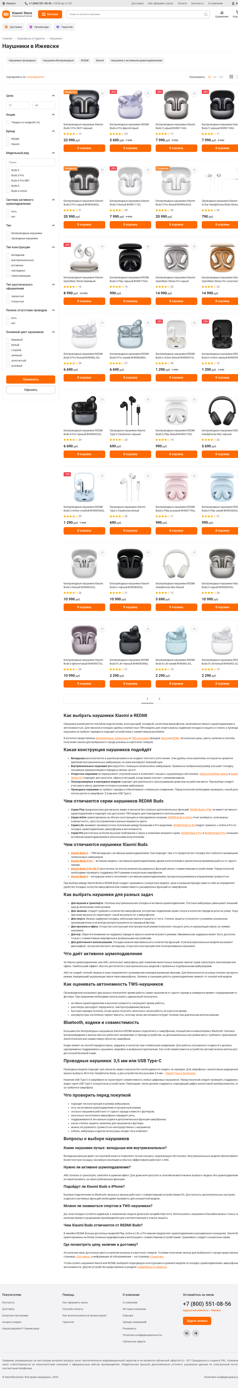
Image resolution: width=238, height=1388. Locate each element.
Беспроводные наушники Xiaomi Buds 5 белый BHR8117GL (129, 202)
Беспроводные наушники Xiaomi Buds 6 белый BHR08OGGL (83, 585)
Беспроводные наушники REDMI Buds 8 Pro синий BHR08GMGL (129, 355)
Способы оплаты (72, 1308)
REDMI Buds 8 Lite (183, 825)
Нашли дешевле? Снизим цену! (21, 1328)
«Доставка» (82, 1256)
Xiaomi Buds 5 (79, 853)
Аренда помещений (134, 1322)
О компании (215, 3)
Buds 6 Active (19, 190)
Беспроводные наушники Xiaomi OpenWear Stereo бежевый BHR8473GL (83, 279)
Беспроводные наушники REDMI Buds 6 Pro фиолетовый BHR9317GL (129, 126)
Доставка (137, 3)
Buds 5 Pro (17, 175)
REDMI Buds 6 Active (180, 817)
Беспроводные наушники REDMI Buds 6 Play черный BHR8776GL (129, 279)
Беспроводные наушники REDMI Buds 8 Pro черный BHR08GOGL (83, 432)
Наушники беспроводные (58, 60)
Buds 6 (15, 185)
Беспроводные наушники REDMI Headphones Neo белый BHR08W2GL (175, 585)
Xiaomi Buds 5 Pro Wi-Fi (85, 868)
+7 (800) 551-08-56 (40, 3)
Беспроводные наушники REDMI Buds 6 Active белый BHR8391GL (175, 355)
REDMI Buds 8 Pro (215, 832)
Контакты (197, 3)
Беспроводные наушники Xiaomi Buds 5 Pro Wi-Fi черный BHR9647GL (83, 126)
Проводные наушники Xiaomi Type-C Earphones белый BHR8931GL (127, 508)
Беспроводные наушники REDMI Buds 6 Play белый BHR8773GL (175, 432)
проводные (121, 738)
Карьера (128, 1315)
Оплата (182, 3)
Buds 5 (15, 170)
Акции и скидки (11, 1322)
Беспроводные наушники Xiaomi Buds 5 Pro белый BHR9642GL (175, 202)
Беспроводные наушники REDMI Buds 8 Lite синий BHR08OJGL (175, 661)
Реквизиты (129, 1328)
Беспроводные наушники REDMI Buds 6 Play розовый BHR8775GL (176, 508)
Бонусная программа (15, 1315)
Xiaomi (100, 60)
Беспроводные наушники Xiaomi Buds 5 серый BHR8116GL (175, 126)
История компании (134, 1308)
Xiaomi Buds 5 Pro (82, 860)
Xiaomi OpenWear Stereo (214, 773)
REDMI (85, 60)
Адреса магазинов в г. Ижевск (202, 1310)
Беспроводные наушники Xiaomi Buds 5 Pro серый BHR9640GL (83, 202)
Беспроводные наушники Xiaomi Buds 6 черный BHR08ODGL (129, 585)
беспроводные (105, 738)
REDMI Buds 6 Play (201, 809)
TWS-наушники (140, 738)
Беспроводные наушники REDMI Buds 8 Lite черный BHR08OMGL (129, 661)
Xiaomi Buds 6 (79, 876)
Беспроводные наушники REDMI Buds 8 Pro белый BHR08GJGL (83, 355)
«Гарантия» (157, 1256)
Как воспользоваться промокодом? (84, 1315)
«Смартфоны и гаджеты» (152, 1266)
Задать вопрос (197, 1321)
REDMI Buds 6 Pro (191, 832)
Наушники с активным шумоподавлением (136, 60)
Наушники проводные (22, 60)
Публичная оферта (134, 1341)
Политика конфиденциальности (142, 1335)
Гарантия (68, 1322)
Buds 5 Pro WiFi (20, 180)
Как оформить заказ (160, 3)
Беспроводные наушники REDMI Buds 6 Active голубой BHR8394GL (84, 508)
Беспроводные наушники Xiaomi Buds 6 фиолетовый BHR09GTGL (83, 661)
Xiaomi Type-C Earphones (180, 1073)
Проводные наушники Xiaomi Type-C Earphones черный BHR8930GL (127, 432)
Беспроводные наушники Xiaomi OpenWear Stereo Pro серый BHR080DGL (175, 279)
